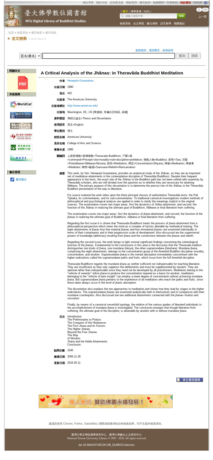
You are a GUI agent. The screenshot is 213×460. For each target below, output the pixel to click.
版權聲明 (158, 2)
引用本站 (172, 2)
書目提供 (145, 2)
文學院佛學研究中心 (94, 434)
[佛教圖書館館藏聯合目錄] (21, 146)
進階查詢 (140, 50)
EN (205, 9)
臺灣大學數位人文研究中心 (125, 434)
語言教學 (165, 23)
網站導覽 (88, 2)
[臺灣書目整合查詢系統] (21, 114)
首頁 (11, 32)
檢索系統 (125, 23)
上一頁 (202, 16)
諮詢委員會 (116, 2)
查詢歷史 (154, 50)
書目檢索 (36, 32)
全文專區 (138, 23)
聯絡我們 (131, 2)
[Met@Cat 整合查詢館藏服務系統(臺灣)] (21, 124)
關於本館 (101, 2)
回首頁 (198, 2)
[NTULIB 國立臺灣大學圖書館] (21, 135)
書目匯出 (21, 179)
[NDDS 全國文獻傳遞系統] (21, 160)
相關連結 (179, 23)
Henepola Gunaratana (80, 80)
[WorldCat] (21, 103)
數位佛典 (152, 23)
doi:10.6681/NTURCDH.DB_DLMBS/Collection (106, 444)
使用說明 (167, 50)
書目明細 (50, 32)
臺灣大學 (76, 434)
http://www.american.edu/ (82, 105)
